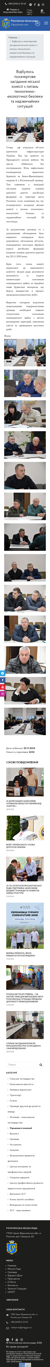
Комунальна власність (22, 1084)
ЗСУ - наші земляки (20, 1210)
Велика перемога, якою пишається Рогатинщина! (20, 954)
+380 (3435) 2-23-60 (17, 4)
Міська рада (14, 1269)
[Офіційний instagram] (43, 5)
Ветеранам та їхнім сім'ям (23, 1205)
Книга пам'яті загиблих (22, 1199)
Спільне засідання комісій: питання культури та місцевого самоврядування (23, 1046)
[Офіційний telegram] (30, 5)
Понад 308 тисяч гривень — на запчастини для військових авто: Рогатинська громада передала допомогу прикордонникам (24, 998)
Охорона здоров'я (19, 1177)
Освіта (13, 1101)
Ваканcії (14, 1134)
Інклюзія (14, 1150)
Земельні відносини (20, 1090)
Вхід (43, 13)
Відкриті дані (15, 1275)
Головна (12, 37)
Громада (14, 1139)
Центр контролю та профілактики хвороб (19, 1169)
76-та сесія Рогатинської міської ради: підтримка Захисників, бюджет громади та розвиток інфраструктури (24, 889)
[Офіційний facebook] (35, 5)
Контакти (13, 1285)
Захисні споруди (17, 1289)
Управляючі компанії (21, 1128)
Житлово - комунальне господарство (21, 1120)
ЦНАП (11, 1292)
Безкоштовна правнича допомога (21, 1159)
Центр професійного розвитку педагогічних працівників (25, 1186)
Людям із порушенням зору (13, 11)
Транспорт (15, 1095)
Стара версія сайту (29, 12)
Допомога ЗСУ (18, 1194)
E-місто (12, 1282)
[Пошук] (37, 23)
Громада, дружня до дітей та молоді (24, 1109)
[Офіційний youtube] (39, 5)
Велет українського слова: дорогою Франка (20, 846)
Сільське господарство (22, 1079)
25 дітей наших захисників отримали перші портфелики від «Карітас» (23, 803)
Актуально (15, 1145)
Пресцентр (14, 1279)
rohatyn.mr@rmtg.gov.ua (21, 1328)
